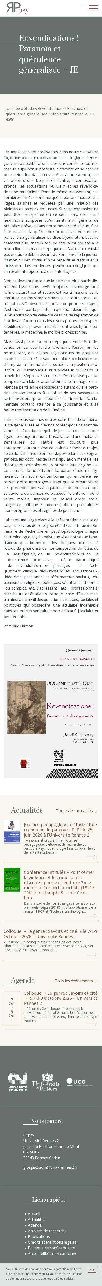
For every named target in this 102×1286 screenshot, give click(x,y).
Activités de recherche (47, 1230)
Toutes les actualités (74, 810)
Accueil (34, 1213)
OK (92, 1270)
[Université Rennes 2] (17, 1081)
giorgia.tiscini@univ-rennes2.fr (50, 1167)
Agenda (35, 1225)
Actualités (36, 1219)
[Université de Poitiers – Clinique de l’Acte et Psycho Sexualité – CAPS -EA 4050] (46, 1082)
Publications (39, 1236)
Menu (93, 8)
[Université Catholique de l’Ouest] (79, 1082)
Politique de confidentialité (51, 1247)
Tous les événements (74, 981)
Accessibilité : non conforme (52, 1253)
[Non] (97, 1266)
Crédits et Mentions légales (52, 1242)
